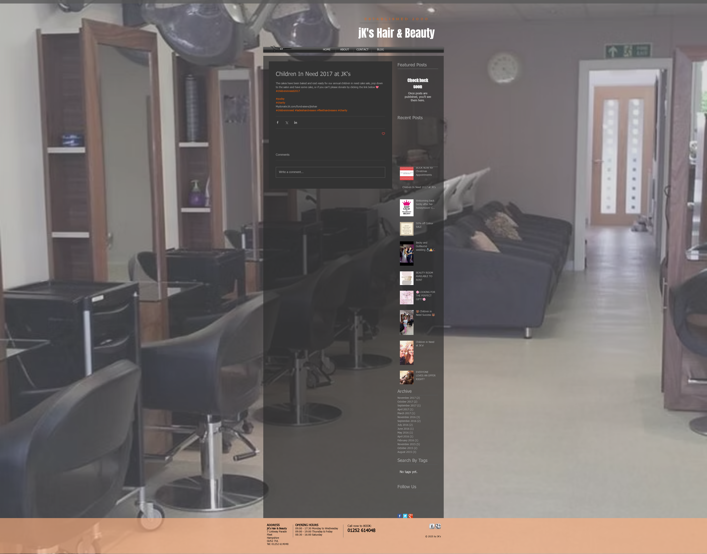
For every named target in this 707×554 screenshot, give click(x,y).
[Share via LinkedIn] (295, 122)
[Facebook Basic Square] (400, 516)
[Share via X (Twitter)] (286, 122)
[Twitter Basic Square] (405, 516)
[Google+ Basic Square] (411, 516)
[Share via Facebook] (277, 122)
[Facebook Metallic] (432, 526)
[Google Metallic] (438, 526)
